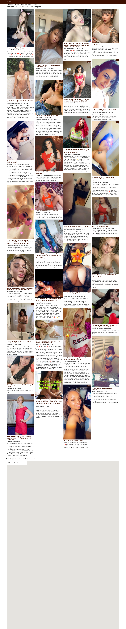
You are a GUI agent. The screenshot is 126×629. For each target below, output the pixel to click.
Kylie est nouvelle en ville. (100, 226)
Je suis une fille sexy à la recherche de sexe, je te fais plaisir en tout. (104, 326)
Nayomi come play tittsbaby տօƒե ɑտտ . (77, 293)
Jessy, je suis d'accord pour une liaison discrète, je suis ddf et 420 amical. (20, 289)
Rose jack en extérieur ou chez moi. (47, 211)
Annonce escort (10, 4)
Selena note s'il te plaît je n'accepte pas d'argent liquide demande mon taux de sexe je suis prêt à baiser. (77, 45)
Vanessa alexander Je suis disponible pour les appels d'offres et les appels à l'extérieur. (19, 438)
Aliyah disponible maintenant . (73, 440)
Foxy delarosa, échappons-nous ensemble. (46, 172)
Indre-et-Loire (23, 4)
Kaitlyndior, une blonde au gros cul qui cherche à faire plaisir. (76, 227)
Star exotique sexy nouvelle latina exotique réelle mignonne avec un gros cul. (104, 178)
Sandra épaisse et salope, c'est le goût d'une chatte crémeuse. (104, 110)
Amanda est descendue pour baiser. (47, 115)
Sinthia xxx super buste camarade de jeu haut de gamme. (20, 161)
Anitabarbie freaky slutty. (15, 48)
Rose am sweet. (97, 44)
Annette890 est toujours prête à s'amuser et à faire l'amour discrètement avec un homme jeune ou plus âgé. (20, 241)
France (17, 4)
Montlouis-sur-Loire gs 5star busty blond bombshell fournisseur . (75, 358)
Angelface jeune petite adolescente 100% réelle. (103, 389)
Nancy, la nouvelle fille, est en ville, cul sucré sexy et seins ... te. (19, 342)
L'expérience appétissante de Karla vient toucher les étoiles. (20, 101)
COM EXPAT (9, 1)
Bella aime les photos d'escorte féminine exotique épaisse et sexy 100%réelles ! (77, 100)
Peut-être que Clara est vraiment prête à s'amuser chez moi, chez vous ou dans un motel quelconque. (77, 150)
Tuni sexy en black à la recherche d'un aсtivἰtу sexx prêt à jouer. (48, 341)
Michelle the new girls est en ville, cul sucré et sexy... (104, 275)
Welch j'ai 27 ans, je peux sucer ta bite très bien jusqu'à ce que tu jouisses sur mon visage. (48, 255)
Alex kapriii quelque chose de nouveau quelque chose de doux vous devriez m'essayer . (48, 300)
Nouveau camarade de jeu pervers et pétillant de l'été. (48, 66)
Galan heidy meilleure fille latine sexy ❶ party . (20, 385)
